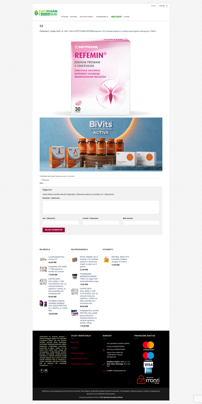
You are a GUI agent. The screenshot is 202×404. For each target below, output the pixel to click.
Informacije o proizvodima (82, 364)
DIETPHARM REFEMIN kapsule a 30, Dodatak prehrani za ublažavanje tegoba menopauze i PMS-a (115, 31)
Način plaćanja (77, 353)
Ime (49, 218)
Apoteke (73, 17)
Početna (64, 17)
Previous (44, 180)
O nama (127, 17)
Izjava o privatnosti (79, 358)
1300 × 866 (68, 31)
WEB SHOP (116, 16)
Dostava (74, 348)
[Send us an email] (46, 371)
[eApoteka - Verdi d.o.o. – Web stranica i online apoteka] (46, 13)
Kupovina (75, 342)
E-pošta (90, 218)
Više (51, 365)
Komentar (51, 198)
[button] (153, 5)
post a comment (68, 176)
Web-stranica (128, 218)
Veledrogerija (102, 17)
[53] (101, 76)
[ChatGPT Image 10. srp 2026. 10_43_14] (101, 144)
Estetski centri (86, 17)
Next (43, 183)
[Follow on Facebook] (42, 371)
